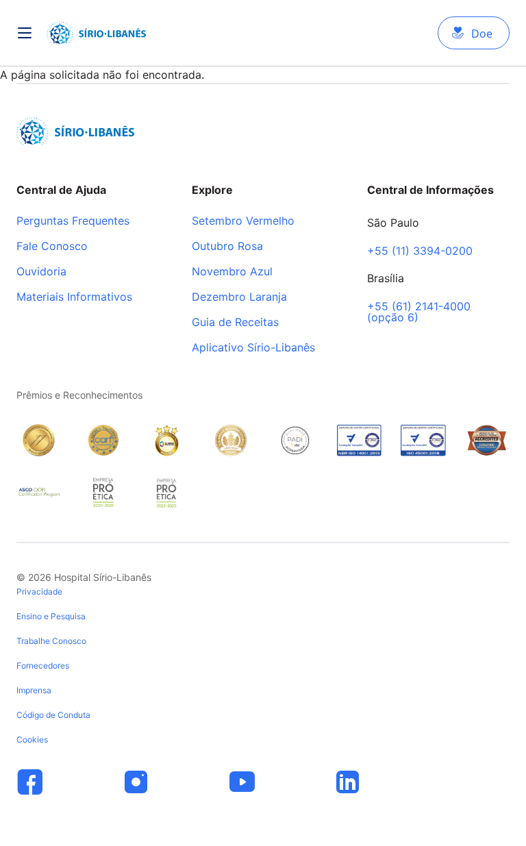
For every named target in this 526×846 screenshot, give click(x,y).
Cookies (32, 739)
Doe (481, 33)
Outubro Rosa (227, 246)
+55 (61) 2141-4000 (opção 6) (419, 312)
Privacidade (39, 591)
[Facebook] (30, 782)
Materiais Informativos (74, 297)
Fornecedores (42, 665)
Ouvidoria (41, 272)
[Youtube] (241, 782)
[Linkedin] (348, 782)
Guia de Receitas (235, 322)
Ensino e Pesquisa (51, 616)
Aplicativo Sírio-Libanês (253, 348)
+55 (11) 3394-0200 (420, 251)
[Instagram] (136, 782)
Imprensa (33, 690)
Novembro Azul (232, 272)
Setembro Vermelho (243, 221)
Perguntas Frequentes (72, 221)
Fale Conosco (52, 246)
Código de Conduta (53, 715)
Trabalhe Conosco (51, 641)
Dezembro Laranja (239, 297)
